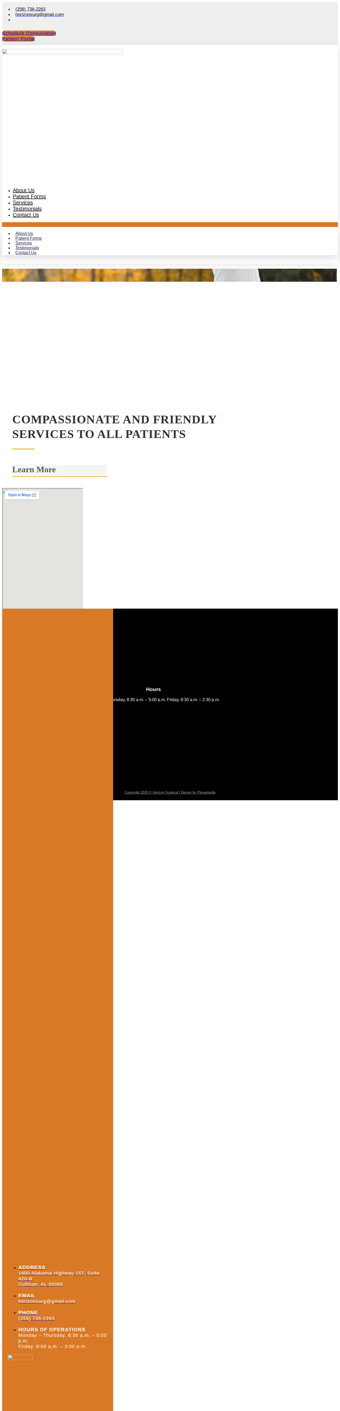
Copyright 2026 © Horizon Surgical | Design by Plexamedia (170, 792)
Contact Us (26, 215)
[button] (170, 224)
